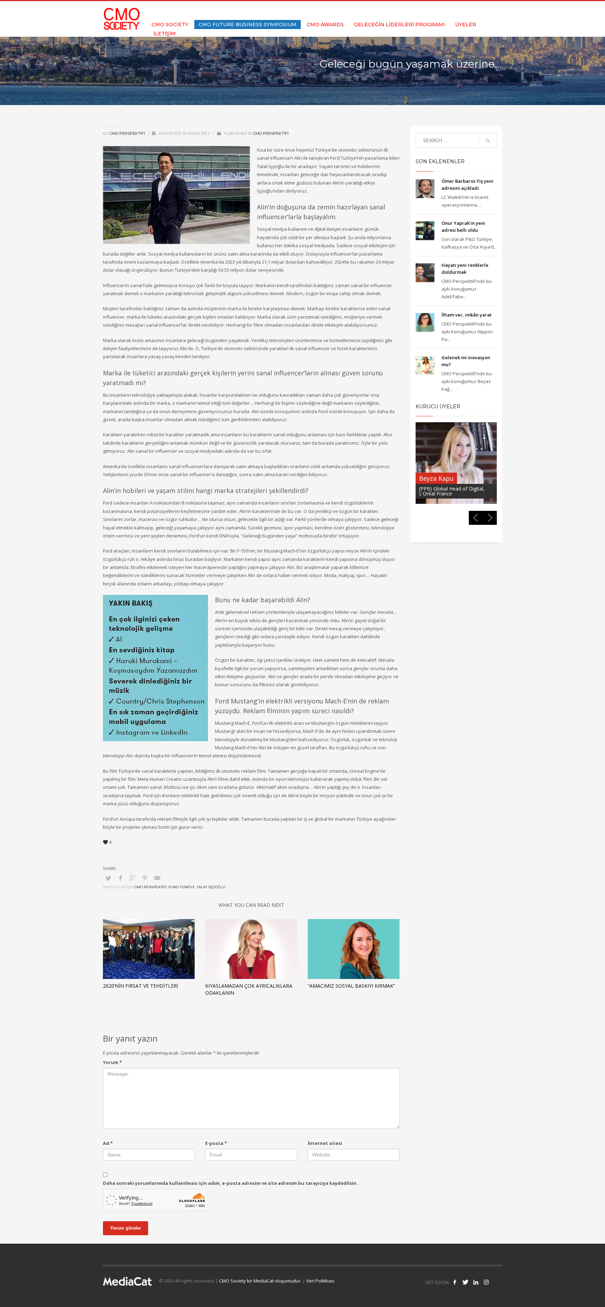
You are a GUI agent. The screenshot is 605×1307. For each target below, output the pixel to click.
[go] (488, 140)
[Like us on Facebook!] (455, 1282)
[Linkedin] (486, 10)
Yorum (112, 1062)
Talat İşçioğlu (211, 887)
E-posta (216, 1143)
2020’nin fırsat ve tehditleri (140, 985)
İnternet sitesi (325, 1143)
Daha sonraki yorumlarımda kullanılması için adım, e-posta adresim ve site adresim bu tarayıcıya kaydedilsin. (230, 1183)
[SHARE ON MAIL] (157, 878)
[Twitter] (476, 10)
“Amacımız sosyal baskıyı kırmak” (351, 985)
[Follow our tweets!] (465, 1282)
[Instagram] (497, 10)
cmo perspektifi (150, 887)
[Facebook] (465, 10)
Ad (108, 1143)
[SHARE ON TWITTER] (108, 878)
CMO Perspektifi (128, 133)
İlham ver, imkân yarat (466, 315)
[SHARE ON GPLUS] (132, 878)
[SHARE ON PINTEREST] (145, 878)
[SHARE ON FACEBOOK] (120, 878)
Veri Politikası (320, 1281)
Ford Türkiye (181, 887)
